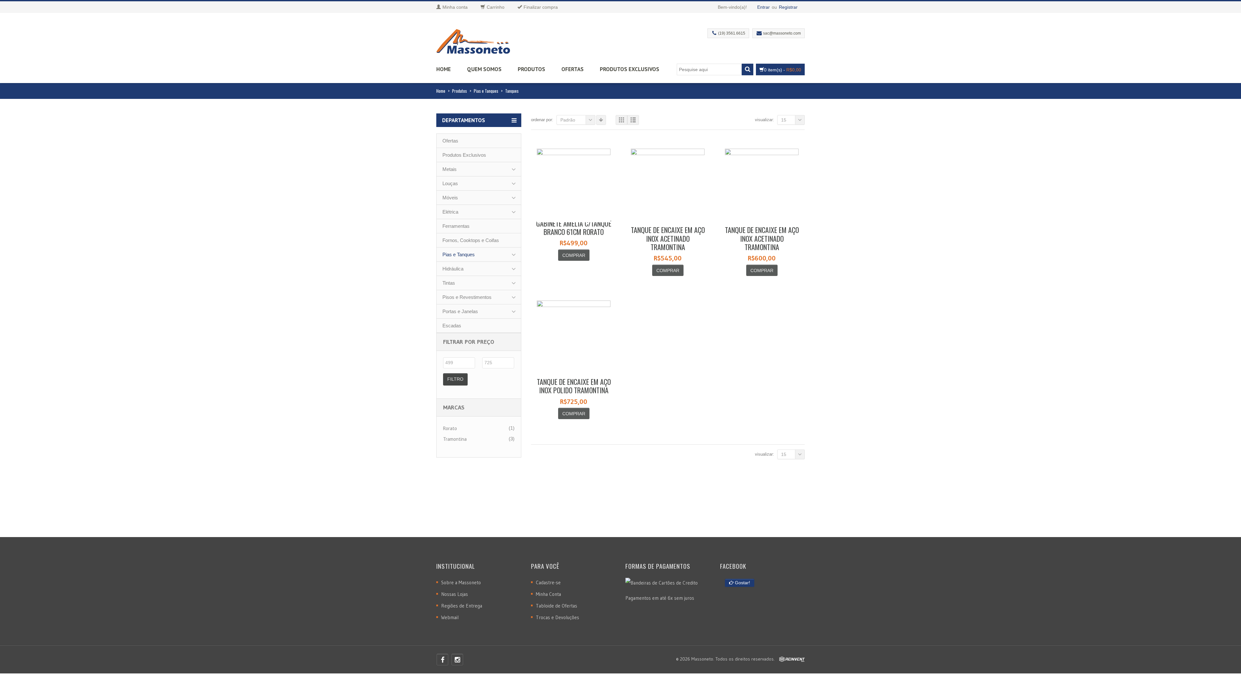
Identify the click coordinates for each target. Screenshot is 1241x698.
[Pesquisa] (747, 69)
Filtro (455, 379)
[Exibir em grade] (621, 120)
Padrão (567, 119)
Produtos (531, 69)
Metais (449, 169)
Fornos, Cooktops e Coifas (470, 240)
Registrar (788, 7)
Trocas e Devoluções (557, 617)
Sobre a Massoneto (461, 582)
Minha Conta (548, 594)
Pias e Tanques (486, 91)
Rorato (450, 428)
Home (443, 69)
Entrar (763, 7)
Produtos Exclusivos (629, 69)
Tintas (448, 283)
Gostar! (742, 582)
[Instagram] (457, 659)
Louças (450, 183)
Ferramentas (456, 226)
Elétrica (450, 212)
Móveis (450, 197)
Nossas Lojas (454, 594)
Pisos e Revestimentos (467, 297)
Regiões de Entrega (461, 606)
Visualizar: (764, 119)
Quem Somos (484, 69)
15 (783, 119)
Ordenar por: (542, 119)
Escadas (451, 325)
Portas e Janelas (460, 311)
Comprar (573, 255)
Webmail (450, 617)
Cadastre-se (548, 582)
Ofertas (572, 69)
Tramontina (455, 439)
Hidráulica (452, 268)
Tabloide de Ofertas (556, 606)
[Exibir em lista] (633, 120)
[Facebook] (442, 659)
